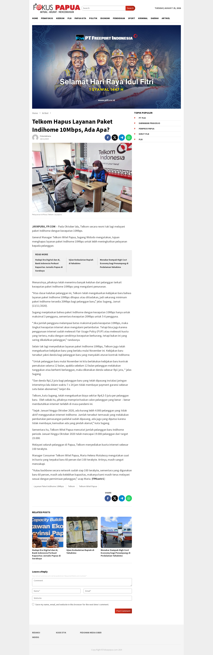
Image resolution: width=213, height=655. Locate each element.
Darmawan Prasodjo (149, 123)
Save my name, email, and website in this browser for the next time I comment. (72, 604)
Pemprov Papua (146, 128)
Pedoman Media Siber (91, 632)
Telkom (71, 486)
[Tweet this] (115, 137)
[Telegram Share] (122, 137)
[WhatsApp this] (129, 137)
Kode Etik (61, 632)
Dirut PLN (144, 134)
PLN (141, 139)
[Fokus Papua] (56, 8)
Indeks (35, 637)
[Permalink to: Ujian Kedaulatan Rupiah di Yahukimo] (82, 532)
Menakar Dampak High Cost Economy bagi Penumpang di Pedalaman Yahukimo (114, 263)
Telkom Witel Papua (88, 486)
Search (130, 8)
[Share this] (108, 137)
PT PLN (142, 118)
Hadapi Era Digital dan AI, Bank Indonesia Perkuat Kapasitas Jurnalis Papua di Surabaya (46, 554)
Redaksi (36, 632)
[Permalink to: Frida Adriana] (35, 137)
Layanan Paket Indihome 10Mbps (49, 486)
